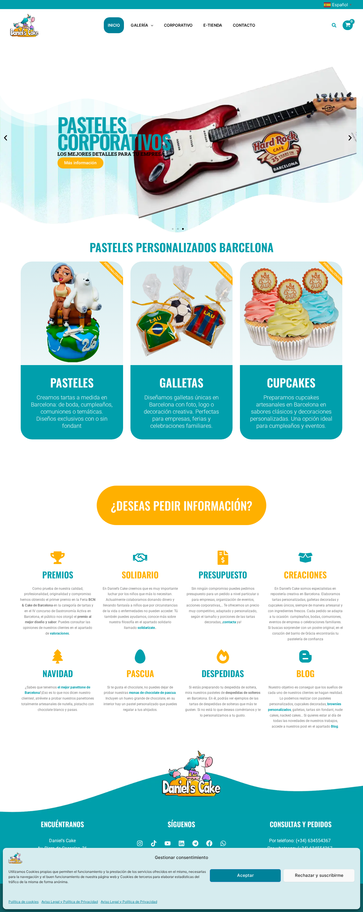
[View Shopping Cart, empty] (348, 25)
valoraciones (59, 633)
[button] (150, 25)
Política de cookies (24, 902)
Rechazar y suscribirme (319, 875)
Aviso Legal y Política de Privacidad (69, 902)
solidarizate (146, 628)
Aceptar (245, 875)
